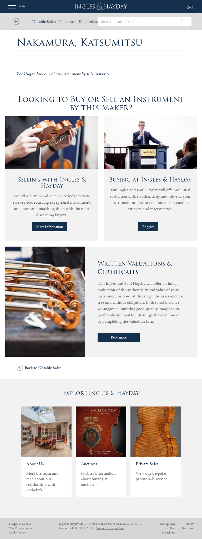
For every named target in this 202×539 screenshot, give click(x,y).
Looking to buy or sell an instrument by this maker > (63, 74)
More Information (49, 226)
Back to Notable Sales (43, 368)
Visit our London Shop (110, 528)
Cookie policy (17, 533)
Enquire (148, 226)
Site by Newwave (188, 526)
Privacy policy (23, 528)
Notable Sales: (44, 21)
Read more (119, 337)
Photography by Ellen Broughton (167, 528)
